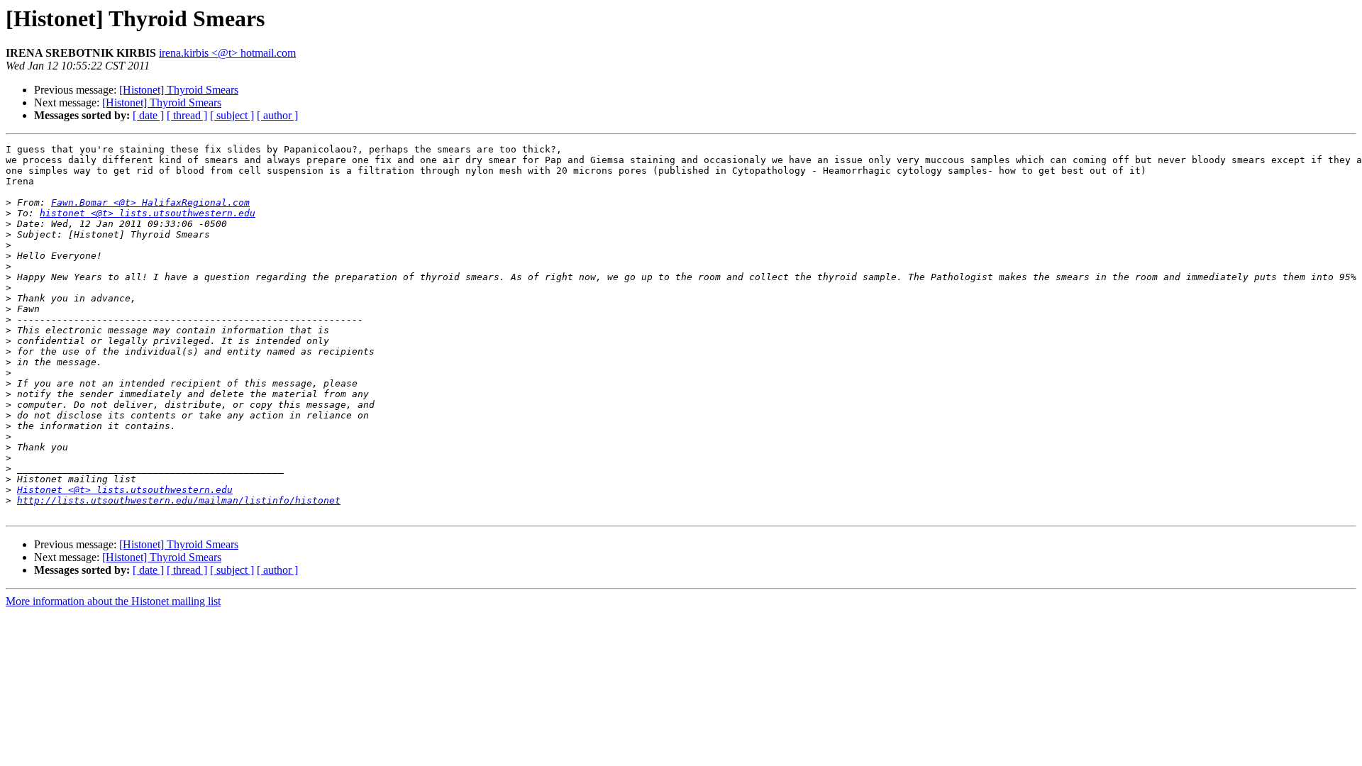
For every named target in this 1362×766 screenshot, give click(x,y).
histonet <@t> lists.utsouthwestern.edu (147, 213)
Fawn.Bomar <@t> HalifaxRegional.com (150, 202)
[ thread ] (187, 115)
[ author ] (277, 115)
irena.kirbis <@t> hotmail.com (227, 53)
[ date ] (148, 115)
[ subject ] (232, 115)
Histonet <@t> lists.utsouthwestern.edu (125, 489)
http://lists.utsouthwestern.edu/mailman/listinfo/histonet (178, 500)
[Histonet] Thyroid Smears (178, 90)
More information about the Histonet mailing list (113, 601)
